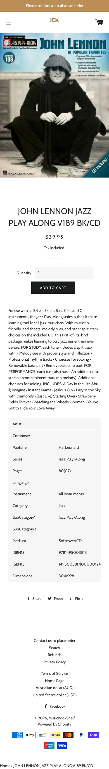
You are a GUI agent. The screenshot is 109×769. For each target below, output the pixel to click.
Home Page (54, 680)
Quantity (23, 272)
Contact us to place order (54, 640)
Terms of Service (54, 673)
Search (54, 647)
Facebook (57, 706)
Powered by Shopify (54, 724)
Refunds (54, 654)
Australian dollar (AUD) (55, 687)
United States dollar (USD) (55, 694)
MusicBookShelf (62, 718)
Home (5, 765)
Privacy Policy (54, 661)
